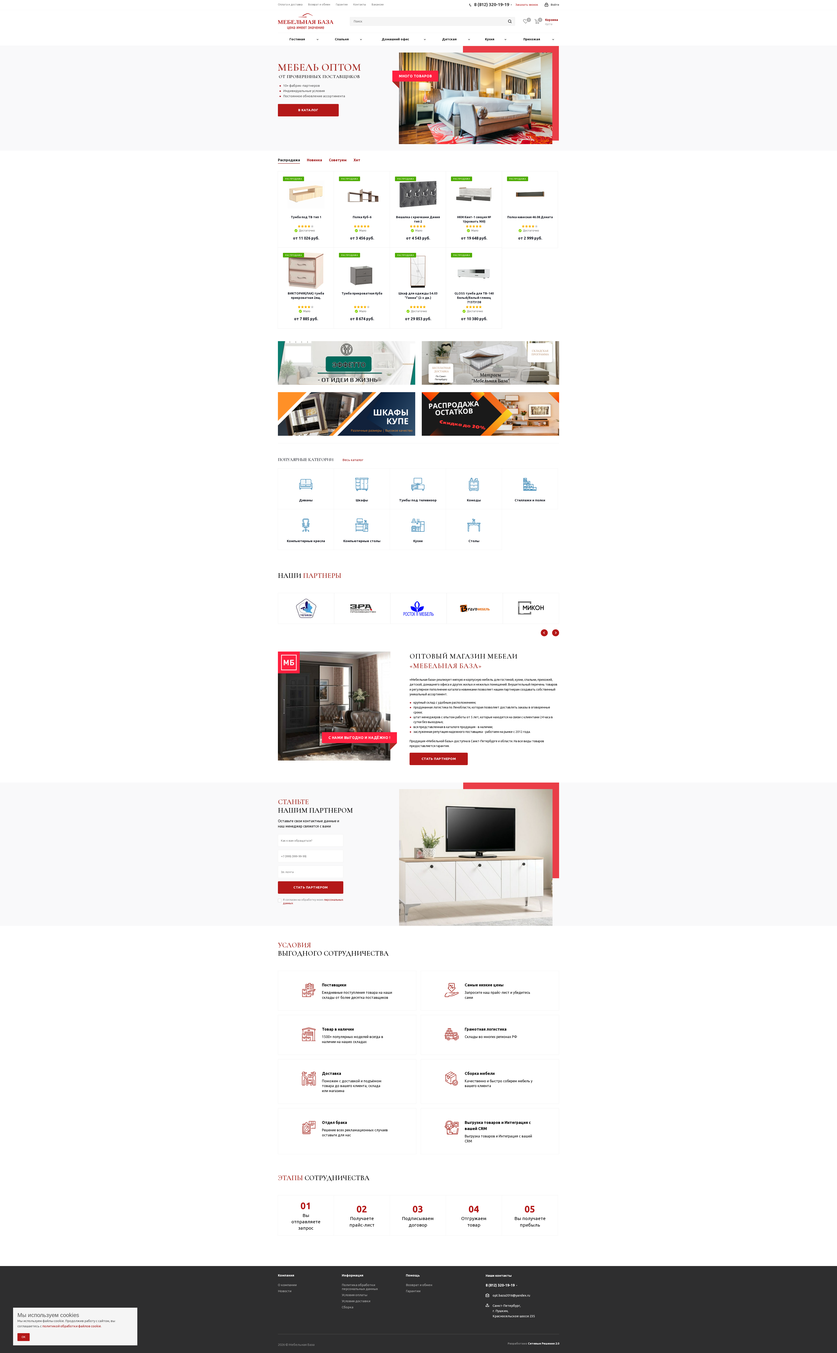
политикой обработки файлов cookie (71, 1326)
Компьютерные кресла (306, 541)
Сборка (347, 1307)
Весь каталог (352, 460)
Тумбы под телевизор (418, 500)
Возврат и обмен (419, 1285)
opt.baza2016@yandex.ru (511, 1295)
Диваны (306, 500)
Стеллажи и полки (530, 500)
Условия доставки (356, 1301)
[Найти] (510, 21)
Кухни (418, 541)
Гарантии (413, 1291)
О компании (287, 1285)
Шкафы (362, 500)
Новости (284, 1291)
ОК (24, 1336)
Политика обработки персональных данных (360, 1287)
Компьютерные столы (361, 541)
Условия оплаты (354, 1295)
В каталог (308, 110)
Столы (473, 541)
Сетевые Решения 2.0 (543, 1343)
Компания (286, 1275)
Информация (352, 1275)
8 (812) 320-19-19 (500, 1285)
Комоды (474, 500)
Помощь (413, 1275)
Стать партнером (439, 759)
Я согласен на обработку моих (313, 901)
